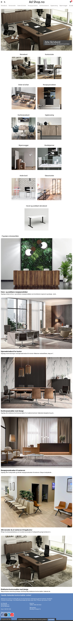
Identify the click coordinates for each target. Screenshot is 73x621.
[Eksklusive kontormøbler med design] (36, 586)
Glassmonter (49, 176)
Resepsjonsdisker (33, 5)
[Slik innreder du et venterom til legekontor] (36, 527)
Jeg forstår (51, 619)
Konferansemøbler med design (12, 411)
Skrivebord (4, 5)
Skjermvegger (63, 5)
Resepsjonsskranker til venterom (13, 470)
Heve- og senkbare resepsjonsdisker (14, 292)
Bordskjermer (49, 145)
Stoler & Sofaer (21, 5)
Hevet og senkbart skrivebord (36, 206)
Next (69, 29)
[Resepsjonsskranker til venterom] (36, 467)
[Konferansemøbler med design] (36, 408)
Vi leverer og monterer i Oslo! (44, 600)
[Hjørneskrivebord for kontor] (36, 348)
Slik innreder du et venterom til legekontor (16, 530)
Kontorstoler (12, 5)
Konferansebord (44, 5)
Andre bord (23, 176)
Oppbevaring (54, 5)
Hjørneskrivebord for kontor (11, 351)
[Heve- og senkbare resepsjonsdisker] (36, 289)
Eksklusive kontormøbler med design (14, 589)
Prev (3, 29)
